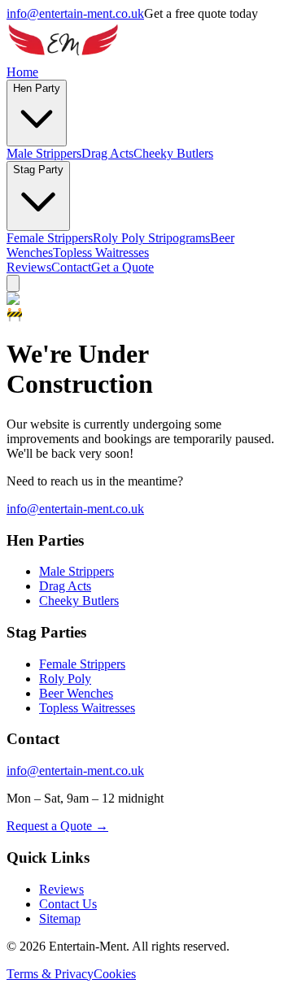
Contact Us (68, 904)
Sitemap (60, 918)
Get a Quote (122, 267)
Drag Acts (107, 153)
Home (22, 72)
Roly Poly (65, 679)
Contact (71, 267)
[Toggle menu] (13, 283)
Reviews (29, 267)
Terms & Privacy (50, 974)
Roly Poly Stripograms (151, 238)
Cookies (115, 974)
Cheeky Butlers (173, 153)
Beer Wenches (76, 693)
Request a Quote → (57, 826)
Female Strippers (50, 238)
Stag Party (38, 169)
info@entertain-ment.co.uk (75, 13)
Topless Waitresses (101, 252)
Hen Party (36, 88)
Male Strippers (44, 153)
